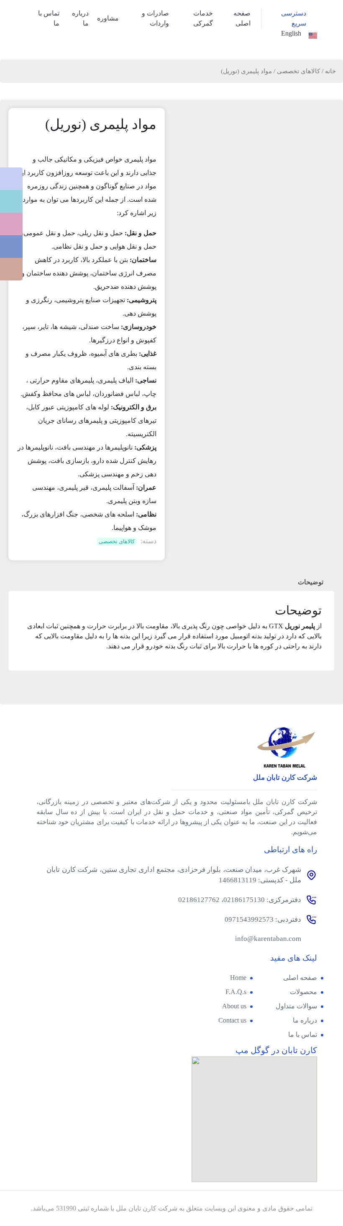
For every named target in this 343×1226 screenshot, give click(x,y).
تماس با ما (302, 1034)
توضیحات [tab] (310, 582)
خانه (330, 71)
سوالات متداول (296, 1006)
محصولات (303, 991)
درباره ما (305, 1020)
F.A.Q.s (235, 991)
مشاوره (108, 18)
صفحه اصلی (300, 977)
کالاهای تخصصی (298, 71)
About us (234, 1006)
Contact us (232, 1020)
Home (238, 977)
